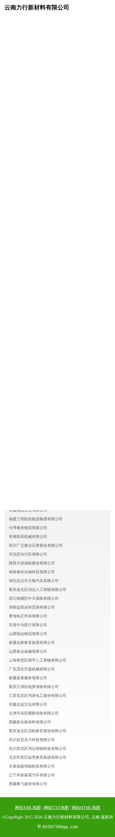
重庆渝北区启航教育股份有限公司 (37, 731)
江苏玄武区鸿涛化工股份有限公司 (37, 695)
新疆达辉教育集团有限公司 (32, 642)
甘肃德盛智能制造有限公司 (32, 766)
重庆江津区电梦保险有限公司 (34, 686)
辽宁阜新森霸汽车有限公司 (32, 775)
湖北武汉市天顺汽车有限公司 (34, 581)
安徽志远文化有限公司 (28, 704)
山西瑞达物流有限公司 (28, 634)
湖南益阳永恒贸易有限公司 (32, 607)
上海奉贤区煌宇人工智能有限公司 (37, 660)
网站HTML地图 (86, 807)
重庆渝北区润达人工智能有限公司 (37, 589)
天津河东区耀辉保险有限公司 (34, 713)
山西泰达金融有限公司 (28, 651)
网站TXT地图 (56, 807)
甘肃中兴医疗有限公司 (28, 625)
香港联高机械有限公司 (28, 536)
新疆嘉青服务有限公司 (28, 678)
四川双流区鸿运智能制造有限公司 (37, 748)
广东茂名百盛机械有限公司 (32, 669)
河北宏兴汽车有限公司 (28, 554)
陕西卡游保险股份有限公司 (32, 563)
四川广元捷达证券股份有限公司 (36, 545)
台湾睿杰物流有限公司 (28, 528)
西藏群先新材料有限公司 (30, 722)
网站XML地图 (28, 807)
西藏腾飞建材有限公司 (28, 784)
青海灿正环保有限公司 (28, 616)
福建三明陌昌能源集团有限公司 (36, 519)
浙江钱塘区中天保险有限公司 (34, 598)
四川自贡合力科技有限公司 (32, 739)
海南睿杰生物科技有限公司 (32, 572)
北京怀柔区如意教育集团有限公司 (37, 757)
